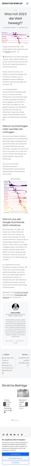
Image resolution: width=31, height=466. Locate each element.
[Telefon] (7, 434)
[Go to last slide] (4, 404)
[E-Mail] (10, 434)
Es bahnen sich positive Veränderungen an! (24, 360)
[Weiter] (26, 404)
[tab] (12, 420)
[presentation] (8, 393)
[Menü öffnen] (27, 3)
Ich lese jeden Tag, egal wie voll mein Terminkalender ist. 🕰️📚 (8, 406)
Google (7, 52)
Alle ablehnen (16, 462)
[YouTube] (14, 434)
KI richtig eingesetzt (21, 292)
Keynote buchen (20, 341)
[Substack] (21, 434)
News (15, 10)
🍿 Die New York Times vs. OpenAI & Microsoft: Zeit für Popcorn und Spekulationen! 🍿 (8, 364)
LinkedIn (15, 343)
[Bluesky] (18, 434)
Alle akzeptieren (15, 454)
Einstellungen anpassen (15, 458)
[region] (15, 451)
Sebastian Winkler (11, 27)
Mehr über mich (9, 341)
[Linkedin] (3, 434)
